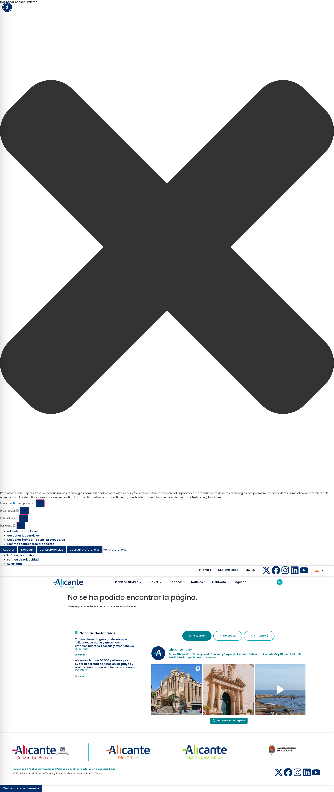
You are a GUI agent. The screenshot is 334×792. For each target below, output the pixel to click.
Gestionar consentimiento (21, 788)
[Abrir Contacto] (228, 582)
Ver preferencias (51, 550)
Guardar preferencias (85, 550)
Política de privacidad (23, 560)
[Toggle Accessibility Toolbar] (7, 7)
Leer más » (81, 654)
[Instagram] (285, 570)
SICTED (250, 570)
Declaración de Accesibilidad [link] (98, 768)
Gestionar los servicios (23, 536)
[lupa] (280, 582)
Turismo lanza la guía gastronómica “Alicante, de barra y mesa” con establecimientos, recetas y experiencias (104, 642)
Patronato (204, 570)
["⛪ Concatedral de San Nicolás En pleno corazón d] (228, 689)
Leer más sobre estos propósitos (30, 544)
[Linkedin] (294, 570)
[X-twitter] (266, 570)
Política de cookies (20, 555)
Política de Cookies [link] (67, 768)
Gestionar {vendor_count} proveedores (36, 540)
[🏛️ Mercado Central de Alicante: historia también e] (176, 689)
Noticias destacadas (97, 633)
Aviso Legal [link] (20, 768)
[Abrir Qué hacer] (184, 582)
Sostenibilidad (228, 570)
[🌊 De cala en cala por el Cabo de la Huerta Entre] (280, 689)
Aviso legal (14, 564)
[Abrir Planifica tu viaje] (140, 582)
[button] (167, 247)
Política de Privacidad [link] (41, 768)
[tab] (196, 636)
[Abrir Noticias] (205, 582)
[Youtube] (304, 570)
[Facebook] (276, 570)
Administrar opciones (22, 531)
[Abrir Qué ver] (160, 582)
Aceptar (8, 550)
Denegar (27, 550)
